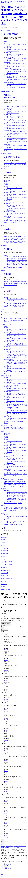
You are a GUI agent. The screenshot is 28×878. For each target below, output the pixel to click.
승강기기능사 (9, 239)
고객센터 (3, 270)
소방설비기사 (7, 68)
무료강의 (6, 181)
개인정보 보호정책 (19, 306)
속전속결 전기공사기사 (13, 54)
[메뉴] (2, 309)
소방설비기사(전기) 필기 (13, 69)
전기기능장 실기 (20, 66)
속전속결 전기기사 (11, 44)
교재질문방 (7, 255)
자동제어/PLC (19, 163)
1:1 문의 (21, 320)
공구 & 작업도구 (17, 241)
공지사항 (6, 281)
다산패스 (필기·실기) (10, 1)
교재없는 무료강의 (5, 589)
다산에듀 (7, 291)
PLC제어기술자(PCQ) (9, 163)
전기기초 (19, 87)
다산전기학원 (22, 303)
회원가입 (6, 3)
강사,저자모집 (15, 846)
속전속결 (6, 184)
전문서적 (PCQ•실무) (6, 425)
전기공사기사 (7, 52)
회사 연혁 (21, 299)
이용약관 (11, 306)
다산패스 (13, 303)
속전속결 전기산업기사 (13, 49)
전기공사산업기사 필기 (13, 197)
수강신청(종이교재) (11, 34)
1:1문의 (17, 281)
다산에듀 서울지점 (19, 305)
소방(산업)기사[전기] (9, 206)
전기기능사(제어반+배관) (13, 236)
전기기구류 (9, 241)
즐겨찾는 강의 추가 (5, 625)
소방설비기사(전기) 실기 (19, 71)
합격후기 (20, 267)
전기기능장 (7, 65)
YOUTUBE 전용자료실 (11, 285)
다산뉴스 (22, 516)
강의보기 (3, 168)
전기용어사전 (20, 1)
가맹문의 (21, 283)
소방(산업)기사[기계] (9, 211)
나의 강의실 (7, 180)
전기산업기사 (7, 48)
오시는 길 (11, 300)
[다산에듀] (14, 23)
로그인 (2, 3)
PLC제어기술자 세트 (12, 238)
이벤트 (10, 281)
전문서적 (6, 153)
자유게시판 (14, 267)
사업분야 (6, 302)
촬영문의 (5, 847)
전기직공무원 (7, 87)
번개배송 (7, 91)
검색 (16, 27)
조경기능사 (10, 84)
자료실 (5, 267)
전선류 (11, 242)
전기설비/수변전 (11, 164)
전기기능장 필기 (11, 66)
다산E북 (3, 1)
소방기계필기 (20, 260)
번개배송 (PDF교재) (6, 376)
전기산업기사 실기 (14, 51)
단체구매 (21, 846)
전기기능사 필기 (11, 63)
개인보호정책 (17, 847)
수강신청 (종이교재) (6, 324)
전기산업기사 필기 (11, 191)
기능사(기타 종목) (8, 82)
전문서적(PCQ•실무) (12, 157)
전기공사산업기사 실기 (20, 60)
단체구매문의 (14, 283)
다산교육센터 (10, 305)
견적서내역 (9, 321)
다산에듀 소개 (10, 299)
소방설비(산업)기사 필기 (13, 208)
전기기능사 (7, 62)
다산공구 (3, 225)
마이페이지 (4, 317)
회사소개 (3, 287)
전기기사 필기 (20, 44)
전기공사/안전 (20, 164)
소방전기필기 (12, 260)
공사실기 (21, 256)
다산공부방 (4, 245)
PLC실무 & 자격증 (8, 149)
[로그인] (1, 311)
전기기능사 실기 (20, 63)
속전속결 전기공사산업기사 (14, 59)
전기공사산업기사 (8, 57)
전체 (5, 236)
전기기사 (6, 43)
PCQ (17, 303)
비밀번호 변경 (21, 318)
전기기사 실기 (18, 188)
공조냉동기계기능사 (18, 84)
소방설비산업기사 (8, 74)
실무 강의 (3, 581)
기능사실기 (13, 258)
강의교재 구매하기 (6, 623)
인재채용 (6, 306)
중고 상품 (22, 242)
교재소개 (6, 41)
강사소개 (6, 183)
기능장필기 (20, 258)
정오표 (9, 267)
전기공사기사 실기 (14, 55)
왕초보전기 (14, 87)
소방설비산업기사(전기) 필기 (14, 76)
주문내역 (9, 320)
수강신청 (5, 30)
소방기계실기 (15, 261)
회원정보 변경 (13, 318)
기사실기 (16, 256)
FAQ (14, 281)
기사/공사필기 (10, 256)
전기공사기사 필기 (11, 194)
